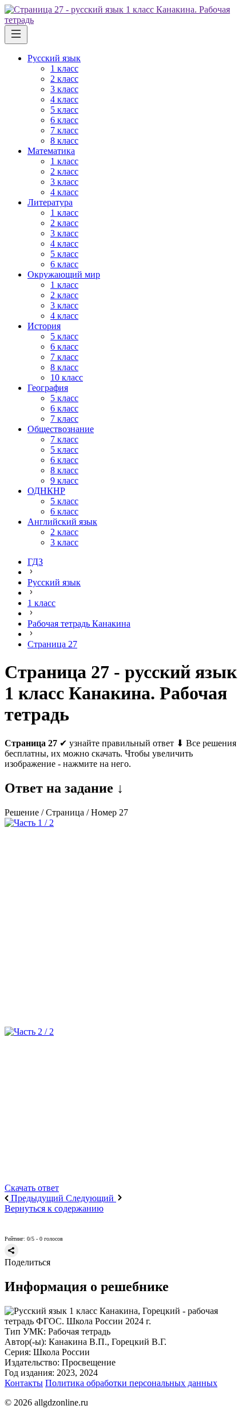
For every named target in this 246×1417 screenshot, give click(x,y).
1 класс (64, 68)
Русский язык (54, 58)
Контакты (24, 1383)
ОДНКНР (46, 491)
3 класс (64, 89)
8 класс (64, 140)
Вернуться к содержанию (54, 1208)
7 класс (64, 130)
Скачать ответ (32, 1188)
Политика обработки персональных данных (131, 1383)
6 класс (64, 120)
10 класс (66, 377)
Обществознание (60, 429)
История (44, 326)
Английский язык (62, 522)
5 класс (64, 109)
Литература (50, 202)
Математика (51, 151)
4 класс (64, 99)
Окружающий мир (63, 274)
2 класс (64, 79)
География (47, 388)
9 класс (64, 480)
